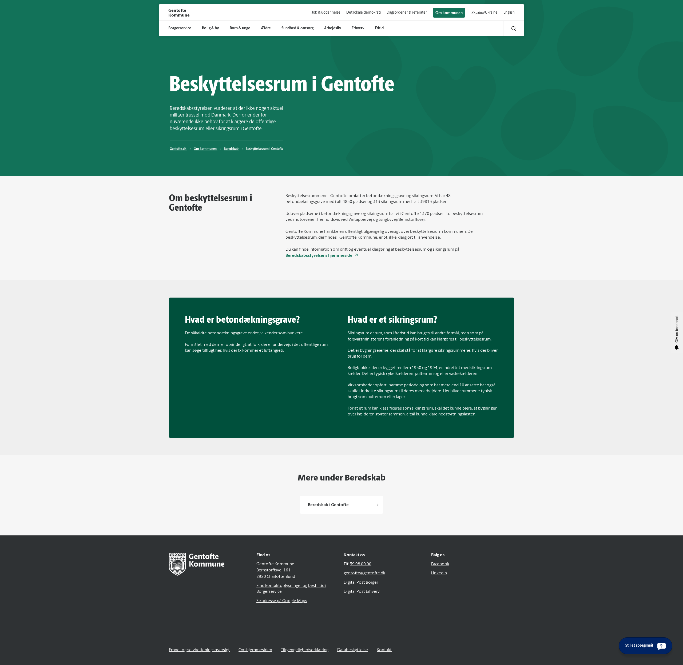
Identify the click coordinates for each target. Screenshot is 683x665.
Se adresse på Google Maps (281, 601)
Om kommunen (449, 13)
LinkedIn (439, 573)
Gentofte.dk (178, 149)
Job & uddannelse (326, 13)
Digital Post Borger (361, 582)
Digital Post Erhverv (362, 592)
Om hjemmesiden (255, 650)
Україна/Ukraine (484, 13)
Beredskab (231, 149)
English (509, 13)
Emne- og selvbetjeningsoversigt (199, 650)
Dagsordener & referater (407, 13)
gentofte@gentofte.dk (364, 573)
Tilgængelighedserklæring (304, 650)
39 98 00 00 (360, 564)
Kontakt (384, 650)
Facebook (440, 564)
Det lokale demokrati (363, 13)
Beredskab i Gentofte (328, 505)
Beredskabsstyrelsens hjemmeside (318, 256)
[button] (513, 28)
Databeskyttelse (352, 650)
